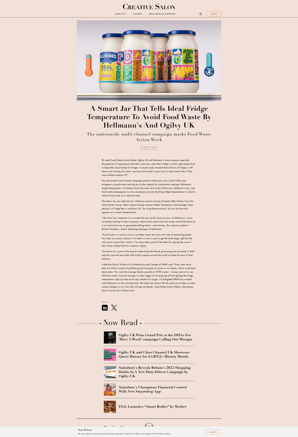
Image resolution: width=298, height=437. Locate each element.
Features (137, 14)
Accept (212, 432)
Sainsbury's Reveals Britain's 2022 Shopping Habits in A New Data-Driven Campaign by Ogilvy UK (155, 372)
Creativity (120, 14)
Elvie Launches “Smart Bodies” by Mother (153, 407)
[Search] (200, 14)
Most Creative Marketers (162, 14)
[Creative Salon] (149, 7)
